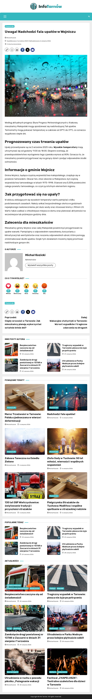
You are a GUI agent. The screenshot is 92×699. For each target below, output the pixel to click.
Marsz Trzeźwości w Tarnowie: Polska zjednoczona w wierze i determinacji (23, 417)
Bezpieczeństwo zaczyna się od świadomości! (11, 349)
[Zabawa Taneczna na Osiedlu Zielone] (25, 441)
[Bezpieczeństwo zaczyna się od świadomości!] (25, 578)
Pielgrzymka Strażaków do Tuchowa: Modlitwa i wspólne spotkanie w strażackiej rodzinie (66, 506)
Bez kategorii (12, 672)
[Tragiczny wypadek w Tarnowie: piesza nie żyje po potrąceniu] (67, 578)
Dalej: (68, 322)
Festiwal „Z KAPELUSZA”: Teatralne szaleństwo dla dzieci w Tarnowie (66, 681)
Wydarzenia (34, 588)
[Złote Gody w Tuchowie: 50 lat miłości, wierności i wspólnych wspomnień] (67, 441)
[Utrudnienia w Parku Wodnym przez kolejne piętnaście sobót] (67, 618)
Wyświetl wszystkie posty (40, 265)
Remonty (17, 628)
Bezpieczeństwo (14, 585)
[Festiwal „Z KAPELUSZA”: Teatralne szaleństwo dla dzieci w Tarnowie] (67, 661)
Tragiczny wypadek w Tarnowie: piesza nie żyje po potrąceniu (53, 349)
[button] (5, 16)
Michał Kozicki (11, 38)
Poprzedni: (23, 322)
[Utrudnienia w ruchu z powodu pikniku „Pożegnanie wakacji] (25, 661)
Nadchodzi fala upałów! (61, 414)
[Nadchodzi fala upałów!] (67, 397)
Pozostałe (10, 26)
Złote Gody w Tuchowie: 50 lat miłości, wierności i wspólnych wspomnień (65, 461)
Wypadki (60, 588)
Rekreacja (54, 628)
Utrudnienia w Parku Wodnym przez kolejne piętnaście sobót (53, 365)
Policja (52, 588)
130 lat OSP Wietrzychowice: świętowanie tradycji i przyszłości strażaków (22, 506)
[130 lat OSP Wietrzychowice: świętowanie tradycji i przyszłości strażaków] (25, 485)
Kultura (53, 672)
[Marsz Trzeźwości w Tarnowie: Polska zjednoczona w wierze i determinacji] (25, 397)
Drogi (9, 628)
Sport (62, 628)
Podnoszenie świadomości (17, 588)
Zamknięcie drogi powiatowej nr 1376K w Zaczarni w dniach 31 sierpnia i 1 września (11, 365)
